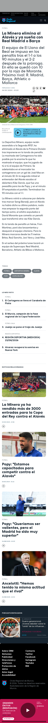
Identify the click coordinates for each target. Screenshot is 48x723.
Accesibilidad (8, 675)
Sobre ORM (7, 651)
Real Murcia (33, 14)
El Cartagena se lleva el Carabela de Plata (25, 302)
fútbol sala (10, 323)
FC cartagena (41, 14)
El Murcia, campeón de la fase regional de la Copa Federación (22, 315)
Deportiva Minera (22, 271)
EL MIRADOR (26, 619)
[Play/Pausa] (28, 710)
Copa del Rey (18, 276)
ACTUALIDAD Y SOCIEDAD (31, 632)
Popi (6, 276)
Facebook (30, 657)
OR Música (40, 706)
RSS (27, 666)
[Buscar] (44, 20)
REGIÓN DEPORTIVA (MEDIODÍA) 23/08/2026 (22, 338)
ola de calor (26, 14)
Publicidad (7, 657)
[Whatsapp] (33, 88)
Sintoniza (6, 654)
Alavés (36, 271)
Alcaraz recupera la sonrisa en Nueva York (22, 348)
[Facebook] (41, 88)
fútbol (5, 28)
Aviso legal (7, 672)
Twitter (29, 654)
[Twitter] (37, 88)
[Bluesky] (44, 88)
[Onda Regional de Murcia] (8, 20)
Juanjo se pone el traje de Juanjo (23, 327)
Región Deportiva (12, 334)
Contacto (30, 651)
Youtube (29, 663)
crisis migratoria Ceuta (17, 14)
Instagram (30, 660)
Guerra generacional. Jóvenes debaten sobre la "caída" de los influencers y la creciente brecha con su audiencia (33, 624)
